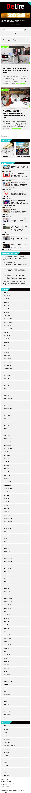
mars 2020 (6, 548)
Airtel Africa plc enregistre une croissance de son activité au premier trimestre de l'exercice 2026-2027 (15, 194)
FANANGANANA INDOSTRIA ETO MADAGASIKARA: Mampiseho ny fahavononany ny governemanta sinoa (14, 114)
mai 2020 (6, 541)
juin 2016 (6, 698)
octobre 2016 (7, 684)
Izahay (16, 21)
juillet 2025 (7, 335)
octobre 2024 (7, 365)
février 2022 (7, 472)
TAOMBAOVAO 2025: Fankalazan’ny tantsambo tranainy (15, 259)
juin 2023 (6, 418)
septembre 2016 (8, 688)
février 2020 (7, 551)
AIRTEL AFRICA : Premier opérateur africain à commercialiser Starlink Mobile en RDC (15, 176)
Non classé (7, 759)
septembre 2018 (8, 608)
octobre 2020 (7, 525)
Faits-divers (7, 742)
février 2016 (7, 711)
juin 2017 (6, 658)
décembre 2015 (8, 718)
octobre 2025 (7, 325)
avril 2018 (6, 625)
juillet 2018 (7, 615)
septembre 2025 (8, 329)
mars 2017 (6, 668)
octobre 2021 (7, 485)
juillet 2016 (7, 694)
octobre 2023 (7, 405)
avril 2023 (6, 425)
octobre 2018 (7, 605)
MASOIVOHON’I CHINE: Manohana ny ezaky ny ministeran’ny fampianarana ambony (15, 70)
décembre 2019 (8, 558)
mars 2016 (6, 708)
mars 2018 (6, 628)
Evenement (7, 739)
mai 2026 (6, 302)
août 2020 (6, 531)
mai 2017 (6, 661)
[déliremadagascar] (15, 7)
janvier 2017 (7, 674)
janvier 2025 (7, 355)
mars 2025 (6, 349)
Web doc (6, 775)
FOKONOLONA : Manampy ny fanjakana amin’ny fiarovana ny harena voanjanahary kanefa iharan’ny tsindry (14, 276)
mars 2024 (6, 388)
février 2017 (7, 671)
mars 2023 (6, 428)
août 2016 (6, 691)
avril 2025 (6, 345)
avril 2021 (6, 505)
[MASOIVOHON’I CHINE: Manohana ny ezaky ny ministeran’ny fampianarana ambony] (15, 54)
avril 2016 (6, 704)
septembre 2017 (8, 648)
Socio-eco (3, 21)
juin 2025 (6, 339)
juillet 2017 (7, 655)
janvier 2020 (7, 555)
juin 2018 (6, 618)
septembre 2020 (8, 528)
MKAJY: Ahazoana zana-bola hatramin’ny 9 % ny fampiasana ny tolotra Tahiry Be (19, 246)
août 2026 (6, 292)
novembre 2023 (8, 402)
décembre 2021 (8, 478)
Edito (12, 20)
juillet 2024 (7, 375)
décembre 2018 (8, 598)
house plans (4, 779)
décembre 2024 (8, 359)
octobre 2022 (7, 445)
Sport (5, 772)
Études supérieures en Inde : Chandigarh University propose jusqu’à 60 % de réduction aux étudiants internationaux (15, 185)
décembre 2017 (8, 638)
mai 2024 (6, 382)
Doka (5, 732)
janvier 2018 (7, 635)
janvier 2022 (7, 475)
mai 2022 (6, 462)
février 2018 (7, 631)
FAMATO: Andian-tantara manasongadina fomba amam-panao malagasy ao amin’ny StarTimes (15, 212)
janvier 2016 (7, 714)
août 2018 (6, 611)
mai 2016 (6, 701)
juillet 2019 (7, 575)
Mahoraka (6, 755)
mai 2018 (6, 621)
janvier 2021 (7, 515)
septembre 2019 (8, 568)
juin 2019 (6, 578)
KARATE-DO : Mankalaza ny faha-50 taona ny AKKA (14, 283)
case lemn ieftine (5, 786)
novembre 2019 (8, 561)
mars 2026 (6, 309)
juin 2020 (6, 538)
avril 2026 (6, 305)
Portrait (6, 765)
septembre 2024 (8, 368)
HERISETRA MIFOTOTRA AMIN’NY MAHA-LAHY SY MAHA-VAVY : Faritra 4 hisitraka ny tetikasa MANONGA (15, 203)
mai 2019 (6, 581)
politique (16, 20)
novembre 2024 (8, 362)
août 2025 (6, 332)
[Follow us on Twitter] (14, 24)
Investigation (10, 21)
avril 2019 (6, 585)
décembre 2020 (8, 518)
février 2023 (7, 432)
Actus (8, 20)
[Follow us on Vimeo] (12, 24)
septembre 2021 (8, 488)
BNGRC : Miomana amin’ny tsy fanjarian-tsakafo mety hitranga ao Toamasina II (19, 238)
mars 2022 (6, 468)
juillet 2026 (7, 295)
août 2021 (6, 492)
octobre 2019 (7, 565)
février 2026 (7, 312)
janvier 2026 (7, 315)
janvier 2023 (7, 435)
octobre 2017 (7, 645)
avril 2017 (6, 665)
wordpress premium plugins (8, 783)
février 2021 (7, 512)
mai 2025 (6, 342)
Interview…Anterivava (9, 746)
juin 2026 (6, 299)
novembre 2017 (8, 641)
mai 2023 (6, 422)
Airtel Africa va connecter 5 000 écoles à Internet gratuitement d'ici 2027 (19, 220)
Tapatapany (22, 20)
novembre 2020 (8, 521)
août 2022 (6, 452)
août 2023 (6, 412)
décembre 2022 (8, 438)
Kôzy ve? (6, 752)
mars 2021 (6, 508)
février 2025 (7, 352)
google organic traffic (6, 781)
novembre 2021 (8, 482)
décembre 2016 (8, 678)
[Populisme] (7, 147)
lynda (21, 47)
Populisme (5, 156)
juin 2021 (6, 498)
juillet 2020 (7, 535)
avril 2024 (6, 385)
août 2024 (6, 372)
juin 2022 (6, 458)
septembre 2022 (8, 448)
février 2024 (7, 392)
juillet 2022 (7, 455)
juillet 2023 (7, 415)
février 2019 (7, 591)
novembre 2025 (8, 322)
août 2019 (6, 571)
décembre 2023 (8, 398)
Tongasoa (3, 20)
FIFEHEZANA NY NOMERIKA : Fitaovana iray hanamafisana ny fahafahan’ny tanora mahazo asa (19, 167)
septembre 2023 (8, 408)
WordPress (4, 792)
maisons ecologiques (6, 784)
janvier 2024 (7, 395)
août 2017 (6, 651)
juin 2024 (6, 378)
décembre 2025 (8, 319)
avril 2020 (6, 545)
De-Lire (6, 729)
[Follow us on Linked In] (19, 24)
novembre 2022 (8, 442)
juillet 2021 (7, 495)
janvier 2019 (7, 595)
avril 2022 (6, 465)
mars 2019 (6, 588)
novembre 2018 (8, 601)
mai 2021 (6, 502)
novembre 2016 (8, 681)
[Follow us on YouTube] (17, 24)
